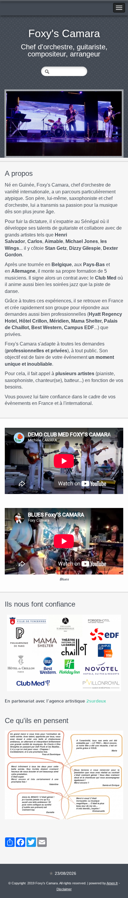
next (105, 123)
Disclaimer (64, 889)
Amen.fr (112, 883)
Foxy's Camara (64, 33)
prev (23, 123)
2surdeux (96, 701)
